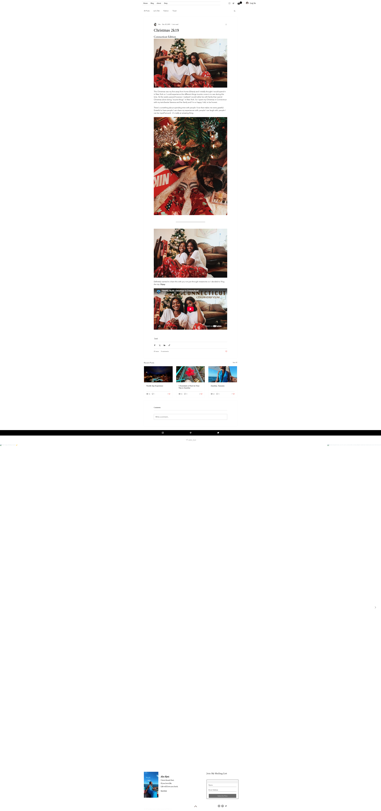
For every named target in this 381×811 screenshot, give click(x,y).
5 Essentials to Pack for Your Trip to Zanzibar (189, 387)
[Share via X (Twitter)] (160, 345)
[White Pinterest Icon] (190, 433)
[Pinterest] (222, 806)
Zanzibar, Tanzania (217, 386)
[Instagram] (219, 806)
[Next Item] (375, 607)
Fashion (166, 11)
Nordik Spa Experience (154, 386)
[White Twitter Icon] (218, 432)
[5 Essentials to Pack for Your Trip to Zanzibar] (190, 374)
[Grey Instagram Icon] (229, 3)
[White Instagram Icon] (163, 432)
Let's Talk (156, 11)
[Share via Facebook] (155, 345)
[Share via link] (169, 345)
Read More (164, 791)
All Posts (147, 11)
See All (235, 362)
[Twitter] (226, 806)
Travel (175, 11)
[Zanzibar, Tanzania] (222, 374)
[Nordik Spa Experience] (158, 374)
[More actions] (226, 24)
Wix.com (169, 809)
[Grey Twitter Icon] (233, 3)
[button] (239, 3)
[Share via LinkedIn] (164, 345)
